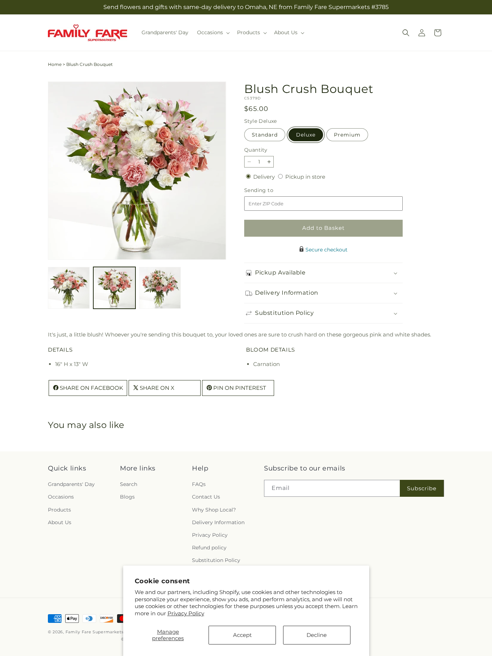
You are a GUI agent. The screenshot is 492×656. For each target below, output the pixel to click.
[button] (213, 32)
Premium (347, 134)
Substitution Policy (216, 560)
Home (55, 64)
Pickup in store (305, 176)
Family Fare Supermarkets (95, 631)
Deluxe (306, 134)
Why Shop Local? (214, 509)
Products (59, 509)
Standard (265, 134)
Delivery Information (218, 522)
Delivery (264, 176)
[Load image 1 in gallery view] (69, 288)
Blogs (127, 497)
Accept (242, 635)
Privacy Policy (185, 613)
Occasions (61, 497)
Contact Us (206, 497)
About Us (59, 522)
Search (128, 484)
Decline (317, 635)
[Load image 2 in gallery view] (114, 288)
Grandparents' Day (71, 484)
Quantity (255, 150)
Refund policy (209, 548)
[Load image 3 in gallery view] (160, 288)
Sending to (269, 190)
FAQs (199, 484)
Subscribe (422, 488)
